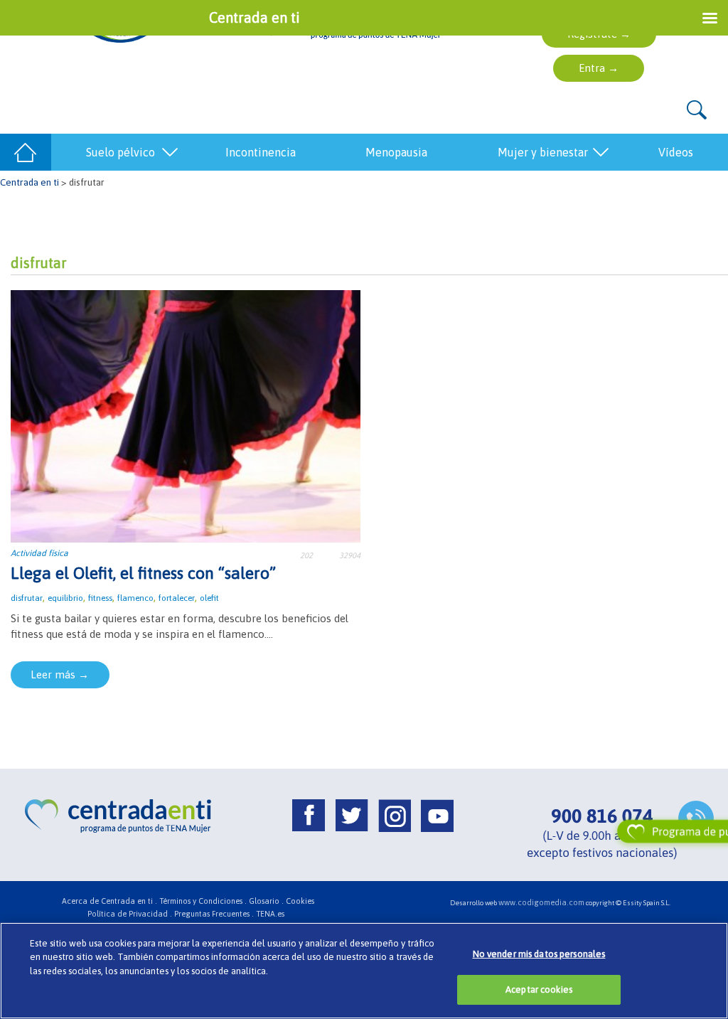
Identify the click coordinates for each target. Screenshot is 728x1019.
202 (306, 555)
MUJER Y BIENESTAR (543, 152)
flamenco (135, 598)
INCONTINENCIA (260, 152)
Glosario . (266, 901)
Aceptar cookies (538, 989)
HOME (25, 152)
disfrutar (27, 598)
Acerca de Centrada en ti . (109, 901)
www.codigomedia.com (541, 902)
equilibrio (65, 598)
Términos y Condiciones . (203, 901)
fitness (100, 598)
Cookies (300, 901)
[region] (364, 970)
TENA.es (270, 913)
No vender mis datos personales (539, 954)
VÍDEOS (675, 152)
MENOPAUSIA (396, 152)
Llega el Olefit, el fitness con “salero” (143, 573)
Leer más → (60, 674)
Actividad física (39, 553)
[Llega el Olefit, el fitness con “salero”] (185, 415)
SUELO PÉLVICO (120, 152)
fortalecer (177, 598)
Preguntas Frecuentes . (214, 913)
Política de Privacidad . (129, 913)
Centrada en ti (29, 182)
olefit (209, 598)
